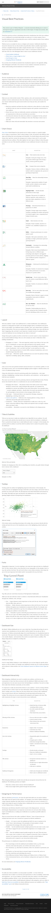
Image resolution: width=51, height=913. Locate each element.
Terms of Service (11, 903)
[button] (2, 14)
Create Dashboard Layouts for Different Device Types (33, 666)
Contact (41, 903)
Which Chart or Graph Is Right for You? (15, 56)
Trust (37, 903)
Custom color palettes (11, 397)
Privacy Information (19, 903)
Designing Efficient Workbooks (13, 60)
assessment (8, 31)
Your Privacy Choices (14, 905)
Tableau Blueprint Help (14, 11)
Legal (5, 903)
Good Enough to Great (11, 58)
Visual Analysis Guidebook (12, 54)
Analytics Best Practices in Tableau (28, 11)
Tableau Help (6, 11)
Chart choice (5, 132)
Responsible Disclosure (29, 903)
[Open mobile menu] (3, 2)
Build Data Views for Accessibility (10, 882)
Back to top (26, 889)
